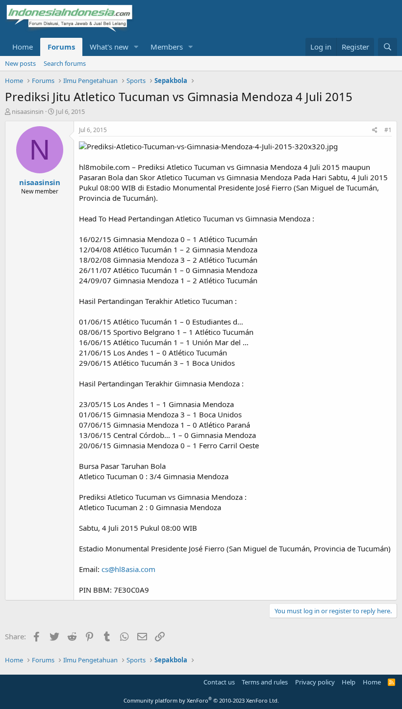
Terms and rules (265, 682)
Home (22, 47)
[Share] (375, 130)
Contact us (219, 682)
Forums (61, 47)
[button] (136, 47)
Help (348, 682)
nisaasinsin (28, 111)
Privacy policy (315, 682)
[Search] (387, 47)
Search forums (65, 63)
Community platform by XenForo (201, 700)
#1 (388, 130)
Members (167, 47)
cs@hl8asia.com (128, 569)
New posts (20, 63)
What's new (109, 47)
